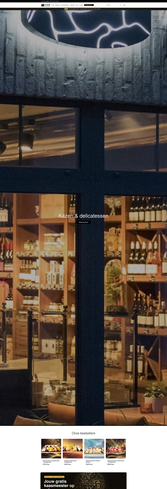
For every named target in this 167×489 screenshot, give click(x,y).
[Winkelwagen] (124, 5)
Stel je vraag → (97, 9)
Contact (81, 5)
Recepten (72, 5)
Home (52, 5)
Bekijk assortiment (83, 222)
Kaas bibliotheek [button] (65, 5)
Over (77, 5)
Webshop (57, 5)
